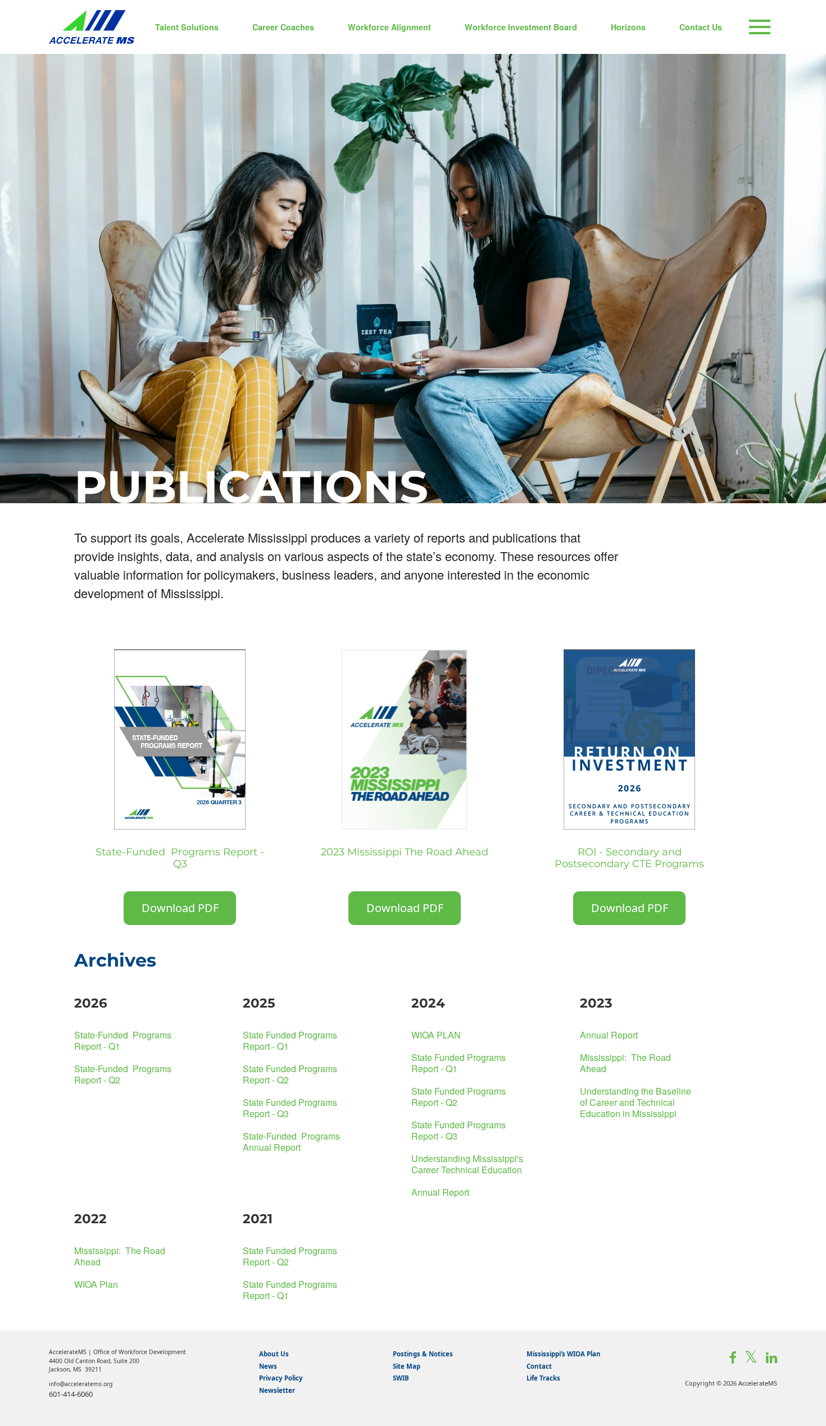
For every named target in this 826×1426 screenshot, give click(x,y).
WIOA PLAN (436, 1034)
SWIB (401, 1378)
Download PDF (180, 907)
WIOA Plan (96, 1284)
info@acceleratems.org (80, 1384)
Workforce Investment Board (521, 27)
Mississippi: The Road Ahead (625, 1063)
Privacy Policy (281, 1378)
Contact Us (700, 27)
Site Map (406, 1366)
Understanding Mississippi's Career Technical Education (467, 1164)
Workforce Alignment (389, 27)
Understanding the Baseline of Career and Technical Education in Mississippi (635, 1102)
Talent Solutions (187, 27)
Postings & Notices (423, 1354)
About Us (274, 1354)
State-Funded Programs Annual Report (291, 1141)
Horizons (628, 27)
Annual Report (440, 1192)
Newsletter (277, 1390)
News (268, 1366)
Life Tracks (543, 1378)
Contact (539, 1366)
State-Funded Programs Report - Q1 (122, 1040)
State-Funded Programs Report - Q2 (122, 1074)
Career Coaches (283, 27)
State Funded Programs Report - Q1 (290, 1040)
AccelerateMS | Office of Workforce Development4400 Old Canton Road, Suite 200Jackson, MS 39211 (117, 1360)
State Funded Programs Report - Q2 (290, 1074)
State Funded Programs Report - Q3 (290, 1108)
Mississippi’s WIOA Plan (564, 1354)
